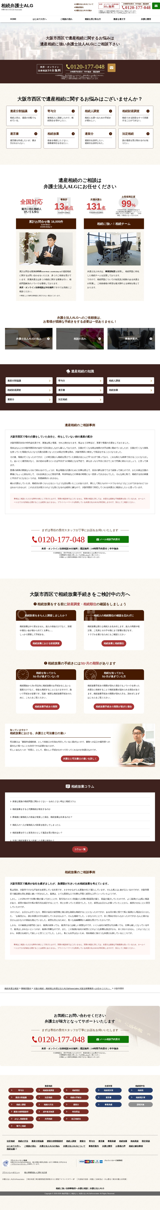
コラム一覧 (80, 849)
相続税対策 (108, 1090)
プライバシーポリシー (11, 1172)
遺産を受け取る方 (93, 19)
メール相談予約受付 (110, 539)
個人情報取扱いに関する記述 (35, 1172)
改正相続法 (76, 1119)
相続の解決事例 (136, 1146)
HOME (13, 19)
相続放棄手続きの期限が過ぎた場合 (114, 706)
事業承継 (108, 1104)
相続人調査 (114, 380)
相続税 (140, 1090)
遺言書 (61, 390)
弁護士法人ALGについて (84, 4)
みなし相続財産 (21, 1119)
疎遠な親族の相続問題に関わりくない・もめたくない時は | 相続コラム (44, 801)
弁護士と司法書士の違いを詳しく (80, 758)
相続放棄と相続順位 (114, 643)
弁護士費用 (146, 19)
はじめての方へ (40, 19)
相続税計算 (140, 1097)
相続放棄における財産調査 (46, 643)
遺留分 (11, 399)
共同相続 (48, 1119)
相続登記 (76, 1090)
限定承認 (146, 1141)
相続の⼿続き (76, 1097)
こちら (124, 12)
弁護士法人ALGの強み (83, 10)
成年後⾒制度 (48, 1112)
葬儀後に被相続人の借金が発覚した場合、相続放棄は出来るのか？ (42, 817)
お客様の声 (121, 1146)
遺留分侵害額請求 (21, 1112)
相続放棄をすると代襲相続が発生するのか (31, 809)
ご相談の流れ (66, 19)
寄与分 (61, 380)
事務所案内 (79, 7)
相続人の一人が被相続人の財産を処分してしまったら (36, 825)
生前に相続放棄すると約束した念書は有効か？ (33, 841)
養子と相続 (21, 1126)
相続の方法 (48, 1104)
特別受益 (76, 1112)
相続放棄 (113, 390)
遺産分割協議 (14, 380)
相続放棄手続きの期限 (46, 706)
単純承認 (134, 1141)
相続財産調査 (14, 390)
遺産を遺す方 (119, 19)
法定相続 (62, 399)
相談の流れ (80, 338)
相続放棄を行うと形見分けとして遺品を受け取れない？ (37, 833)
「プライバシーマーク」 (18, 1164)
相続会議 (11, 1149)
